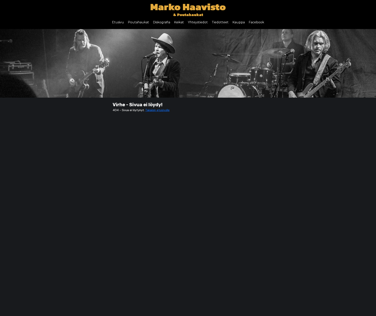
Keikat (179, 22)
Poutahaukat (138, 22)
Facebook (256, 22)
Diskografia (161, 22)
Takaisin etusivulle (157, 110)
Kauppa (238, 22)
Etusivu (118, 22)
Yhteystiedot (198, 22)
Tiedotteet (220, 22)
